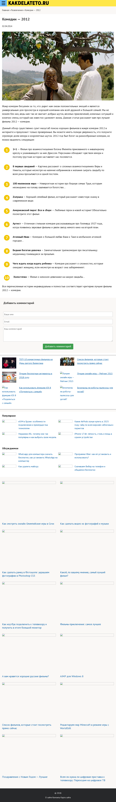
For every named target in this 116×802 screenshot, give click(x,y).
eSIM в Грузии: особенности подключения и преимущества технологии (33, 425)
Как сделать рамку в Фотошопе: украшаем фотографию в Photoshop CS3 (25, 574)
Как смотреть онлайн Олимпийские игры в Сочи (28, 523)
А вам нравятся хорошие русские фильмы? (25, 676)
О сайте (48, 797)
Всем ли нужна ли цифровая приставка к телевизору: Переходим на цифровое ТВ (82, 778)
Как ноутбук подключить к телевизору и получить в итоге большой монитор (24, 626)
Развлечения (17, 10)
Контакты (56, 797)
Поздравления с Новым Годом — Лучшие (24, 776)
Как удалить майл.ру (28, 466)
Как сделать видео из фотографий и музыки (84, 523)
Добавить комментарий (58, 346)
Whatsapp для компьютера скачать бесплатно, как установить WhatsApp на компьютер (37, 457)
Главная (5, 10)
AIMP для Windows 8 (71, 676)
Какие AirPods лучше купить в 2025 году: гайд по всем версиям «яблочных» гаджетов (94, 425)
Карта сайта (66, 797)
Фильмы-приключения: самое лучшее (80, 624)
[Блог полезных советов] (28, 3)
